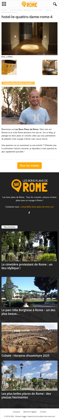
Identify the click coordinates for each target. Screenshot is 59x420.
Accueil (4, 10)
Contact (43, 412)
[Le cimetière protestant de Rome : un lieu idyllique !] (29, 246)
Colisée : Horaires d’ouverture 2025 (25, 356)
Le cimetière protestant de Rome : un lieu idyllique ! (27, 266)
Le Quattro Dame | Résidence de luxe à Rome (26, 10)
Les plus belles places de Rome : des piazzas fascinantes (26, 395)
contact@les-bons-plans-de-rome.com (37, 207)
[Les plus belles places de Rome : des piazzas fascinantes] (29, 376)
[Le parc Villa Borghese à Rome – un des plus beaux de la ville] (29, 292)
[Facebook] (29, 213)
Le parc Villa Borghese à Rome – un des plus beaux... (28, 312)
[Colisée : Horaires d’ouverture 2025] (29, 338)
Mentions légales (30, 412)
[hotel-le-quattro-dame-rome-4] (29, 38)
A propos (16, 412)
